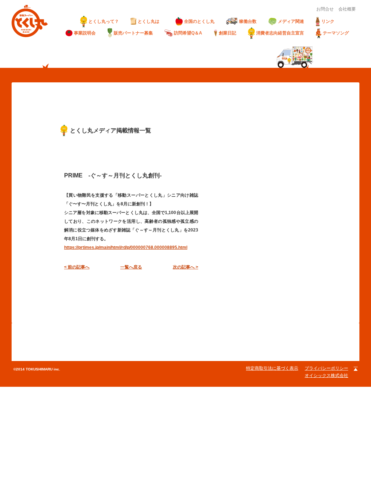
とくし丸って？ (103, 21)
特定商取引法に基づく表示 (272, 368)
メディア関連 (291, 21)
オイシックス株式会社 (326, 375)
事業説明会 (85, 33)
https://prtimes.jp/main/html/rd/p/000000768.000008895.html (125, 247)
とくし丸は (151, 21)
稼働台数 (248, 21)
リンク (327, 21)
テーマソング (336, 33)
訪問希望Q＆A (188, 33)
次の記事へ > (185, 267)
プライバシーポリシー (326, 368)
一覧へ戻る (131, 267)
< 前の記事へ (76, 267)
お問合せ (325, 9)
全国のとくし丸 (199, 21)
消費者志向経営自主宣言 (280, 33)
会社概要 (347, 9)
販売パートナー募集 (133, 33)
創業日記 (227, 33)
